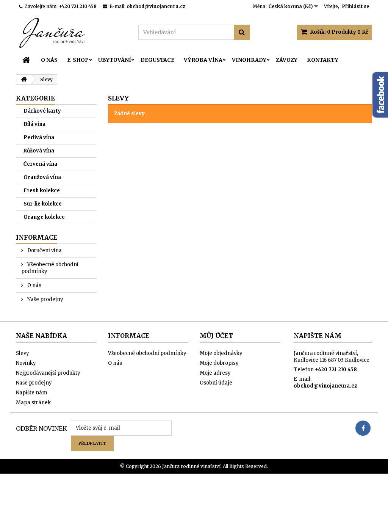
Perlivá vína (38, 137)
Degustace (157, 60)
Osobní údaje (216, 383)
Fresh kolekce (41, 190)
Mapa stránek (33, 402)
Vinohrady (249, 60)
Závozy (286, 60)
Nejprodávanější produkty (48, 373)
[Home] (26, 60)
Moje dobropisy (219, 363)
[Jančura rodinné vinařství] (71, 32)
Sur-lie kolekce (42, 204)
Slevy (22, 353)
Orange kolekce (44, 217)
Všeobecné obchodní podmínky (49, 268)
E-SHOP (78, 60)
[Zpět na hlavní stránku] (24, 79)
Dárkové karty (42, 111)
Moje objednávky (221, 353)
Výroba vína (203, 60)
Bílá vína (34, 124)
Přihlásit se (355, 6)
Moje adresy (215, 373)
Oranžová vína (42, 177)
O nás (49, 60)
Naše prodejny (44, 299)
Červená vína (40, 164)
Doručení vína (44, 250)
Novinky (26, 363)
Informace (36, 237)
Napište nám (31, 392)
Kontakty (322, 60)
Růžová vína (38, 151)
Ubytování (114, 60)
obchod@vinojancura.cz (325, 386)
